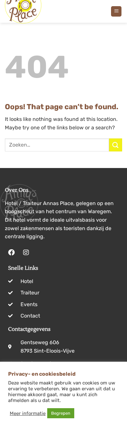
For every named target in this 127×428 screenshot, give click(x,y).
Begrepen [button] (60, 413)
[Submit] (115, 144)
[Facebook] (11, 252)
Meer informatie (28, 413)
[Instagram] (26, 252)
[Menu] (116, 11)
